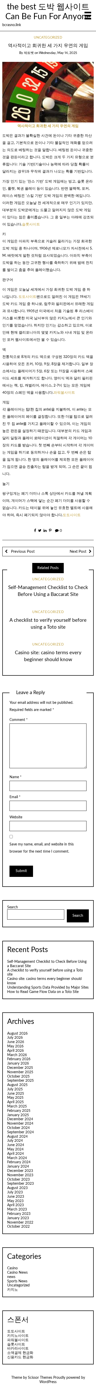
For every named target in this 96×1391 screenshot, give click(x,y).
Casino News (17, 1272)
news (11, 1277)
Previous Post (22, 551)
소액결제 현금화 (20, 1353)
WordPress (48, 1382)
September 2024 (20, 1132)
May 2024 (15, 1149)
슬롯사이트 (31, 224)
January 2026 (18, 1063)
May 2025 (15, 1098)
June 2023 (15, 1196)
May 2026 (15, 1046)
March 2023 (17, 1209)
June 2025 (15, 1093)
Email (14, 797)
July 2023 (15, 1192)
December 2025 (20, 1068)
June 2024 (15, 1145)
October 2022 (18, 1226)
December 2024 (20, 1119)
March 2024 (17, 1158)
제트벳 (29, 53)
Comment (18, 720)
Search (12, 907)
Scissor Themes (40, 1377)
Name (15, 777)
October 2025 (18, 1076)
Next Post (78, 551)
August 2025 (17, 1085)
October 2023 (18, 1179)
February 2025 (18, 1111)
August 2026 (17, 1033)
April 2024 (15, 1154)
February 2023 (18, 1214)
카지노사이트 (18, 1336)
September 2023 (20, 1183)
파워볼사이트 (64, 392)
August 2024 (17, 1136)
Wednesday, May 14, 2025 (58, 53)
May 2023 (15, 1201)
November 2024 (20, 1123)
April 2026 (15, 1051)
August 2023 (17, 1188)
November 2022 (20, 1222)
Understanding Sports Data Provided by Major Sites (48, 987)
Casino (12, 1268)
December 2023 (20, 1171)
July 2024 (15, 1141)
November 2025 (20, 1072)
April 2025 (15, 1102)
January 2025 (18, 1115)
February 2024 (18, 1162)
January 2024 (18, 1166)
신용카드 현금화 (20, 1357)
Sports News (17, 1281)
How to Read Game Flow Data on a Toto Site (43, 992)
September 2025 (20, 1080)
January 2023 (18, 1218)
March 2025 (17, 1106)
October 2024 (18, 1128)
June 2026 (15, 1042)
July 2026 (15, 1037)
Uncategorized (48, 37)
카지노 (12, 1290)
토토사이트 (27, 297)
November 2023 (20, 1175)
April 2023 (15, 1205)
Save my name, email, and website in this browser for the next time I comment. (41, 848)
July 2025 (15, 1089)
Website (15, 817)
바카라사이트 (18, 1348)
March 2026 (17, 1055)
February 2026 (18, 1059)
